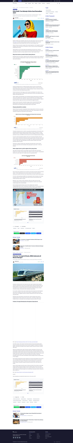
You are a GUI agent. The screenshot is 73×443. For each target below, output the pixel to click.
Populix (15, 41)
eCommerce (31, 7)
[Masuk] (59, 3)
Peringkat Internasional (27, 252)
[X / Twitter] (40, 18)
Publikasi (36, 3)
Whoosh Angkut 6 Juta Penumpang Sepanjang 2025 (25, 372)
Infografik (29, 3)
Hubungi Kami (47, 435)
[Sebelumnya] (50, 1)
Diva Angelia (17, 226)
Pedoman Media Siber (48, 436)
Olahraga (56, 11)
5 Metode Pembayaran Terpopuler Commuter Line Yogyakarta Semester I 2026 (51, 20)
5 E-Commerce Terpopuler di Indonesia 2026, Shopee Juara (31, 239)
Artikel (26, 3)
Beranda (14, 7)
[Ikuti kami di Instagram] (57, 1)
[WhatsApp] (38, 18)
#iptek (18, 228)
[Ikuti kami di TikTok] (59, 1)
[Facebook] (41, 18)
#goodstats (14, 228)
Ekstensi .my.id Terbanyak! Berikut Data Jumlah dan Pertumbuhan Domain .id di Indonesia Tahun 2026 (52, 72)
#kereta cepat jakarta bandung (17, 400)
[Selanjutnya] (51, 1)
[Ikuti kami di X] (56, 1)
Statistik (39, 3)
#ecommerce (22, 228)
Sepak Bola (48, 3)
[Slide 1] (27, 222)
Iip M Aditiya (24, 226)
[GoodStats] (15, 3)
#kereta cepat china (25, 400)
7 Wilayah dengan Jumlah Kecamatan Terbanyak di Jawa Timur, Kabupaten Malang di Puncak (51, 31)
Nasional (47, 13)
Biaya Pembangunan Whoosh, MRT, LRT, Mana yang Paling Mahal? (27, 341)
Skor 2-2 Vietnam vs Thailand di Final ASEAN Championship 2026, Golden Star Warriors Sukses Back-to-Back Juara (52, 67)
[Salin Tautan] (43, 18)
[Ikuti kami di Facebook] (54, 1)
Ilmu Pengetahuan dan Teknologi (23, 7)
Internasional (21, 252)
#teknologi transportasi (36, 400)
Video (33, 3)
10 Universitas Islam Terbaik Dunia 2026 (52, 50)
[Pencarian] (57, 3)
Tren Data (43, 3)
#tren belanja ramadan (28, 228)
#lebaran (33, 228)
